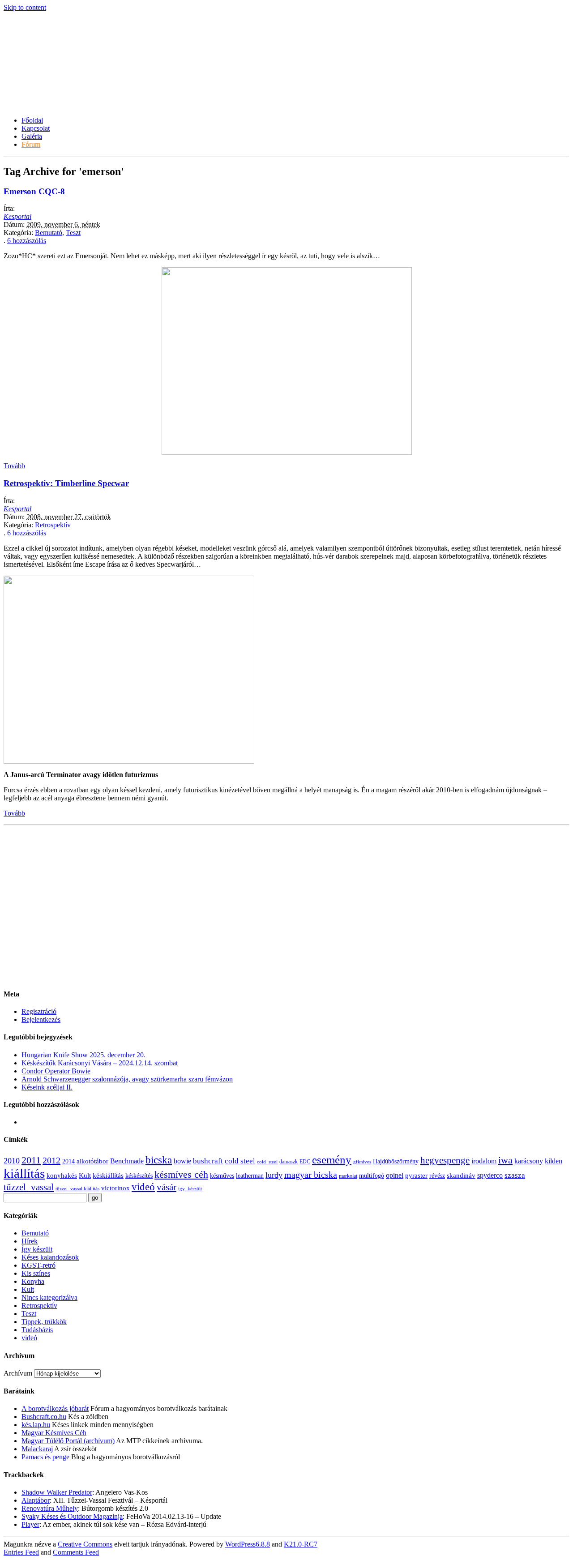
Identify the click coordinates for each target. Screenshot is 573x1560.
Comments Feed (76, 1552)
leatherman (250, 1175)
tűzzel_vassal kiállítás (77, 1188)
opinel (394, 1175)
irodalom (483, 1161)
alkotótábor (92, 1161)
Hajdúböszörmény (396, 1161)
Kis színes (35, 1273)
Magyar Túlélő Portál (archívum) (68, 1441)
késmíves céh (181, 1174)
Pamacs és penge (45, 1457)
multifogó (371, 1175)
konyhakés (62, 1175)
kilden (553, 1161)
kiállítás (24, 1173)
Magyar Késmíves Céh (53, 1432)
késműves (222, 1175)
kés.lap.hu (35, 1424)
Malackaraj (37, 1449)
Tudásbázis (37, 1329)
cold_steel (267, 1161)
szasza (515, 1175)
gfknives (362, 1161)
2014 (68, 1161)
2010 (12, 1160)
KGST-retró (38, 1265)
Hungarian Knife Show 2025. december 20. (83, 1055)
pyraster (416, 1175)
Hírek (29, 1241)
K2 (300, 1544)
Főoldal (32, 120)
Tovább (14, 466)
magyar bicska (310, 1175)
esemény (331, 1160)
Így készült (36, 1249)
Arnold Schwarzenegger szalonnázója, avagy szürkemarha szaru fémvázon (127, 1079)
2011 (31, 1160)
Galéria (31, 136)
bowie (182, 1161)
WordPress (247, 1544)
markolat (348, 1176)
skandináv (461, 1175)
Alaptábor (35, 1500)
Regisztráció (38, 1011)
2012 (51, 1160)
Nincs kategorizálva (49, 1297)
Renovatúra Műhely (49, 1508)
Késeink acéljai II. (47, 1087)
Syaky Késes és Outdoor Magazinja (72, 1516)
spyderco (490, 1175)
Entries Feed (21, 1552)
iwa (505, 1160)
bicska (158, 1160)
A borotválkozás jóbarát (55, 1408)
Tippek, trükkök (44, 1321)
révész (437, 1175)
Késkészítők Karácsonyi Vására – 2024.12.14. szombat (99, 1063)
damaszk (288, 1161)
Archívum (18, 1373)
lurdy (273, 1175)
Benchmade (127, 1161)
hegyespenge (445, 1160)
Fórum (30, 144)
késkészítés (139, 1175)
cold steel (240, 1161)
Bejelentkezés (40, 1019)
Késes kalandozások (50, 1257)
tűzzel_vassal (29, 1187)
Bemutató (48, 232)
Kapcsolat (35, 128)
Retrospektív (53, 525)
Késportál (34, 83)
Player (30, 1524)
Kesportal (17, 216)
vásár (166, 1187)
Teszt (73, 232)
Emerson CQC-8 (34, 191)
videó (143, 1186)
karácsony (528, 1161)
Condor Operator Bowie (55, 1071)
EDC (304, 1161)
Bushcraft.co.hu (43, 1416)
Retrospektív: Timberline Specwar (66, 483)
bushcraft (208, 1161)
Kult (85, 1175)
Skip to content (25, 7)
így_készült (190, 1188)
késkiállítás (108, 1175)
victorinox (115, 1188)
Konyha (32, 1281)
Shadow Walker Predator (56, 1492)
